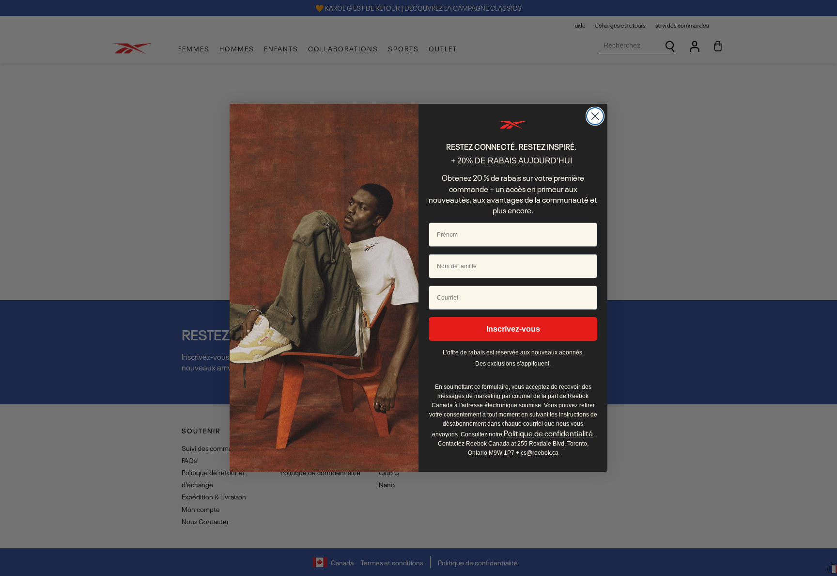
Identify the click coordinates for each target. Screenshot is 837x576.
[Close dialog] (595, 116)
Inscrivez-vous (513, 329)
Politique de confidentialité (548, 433)
